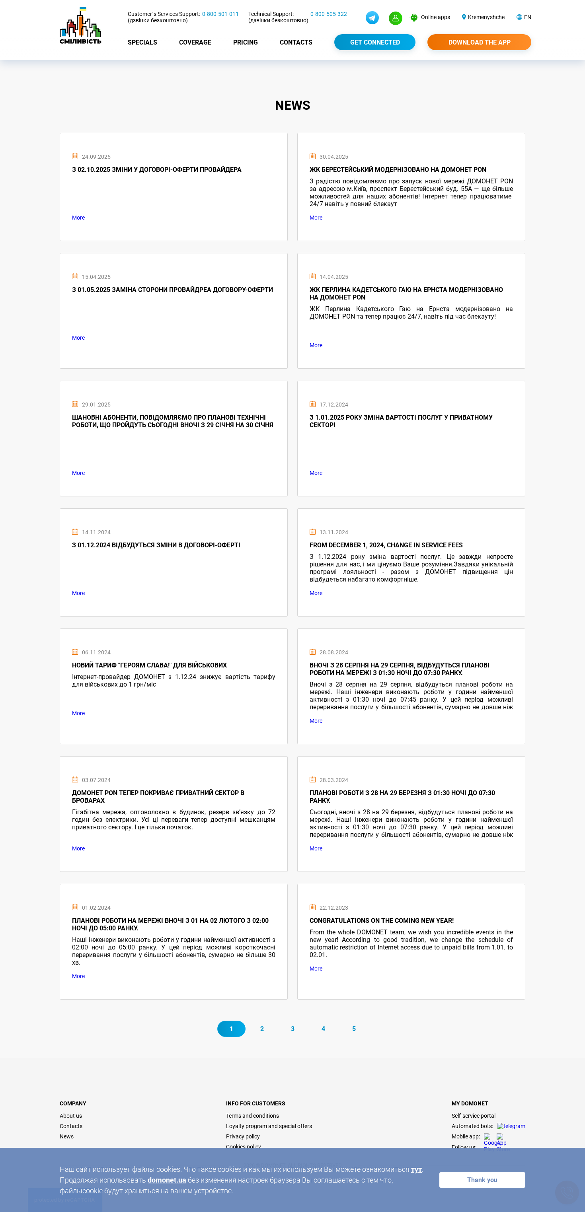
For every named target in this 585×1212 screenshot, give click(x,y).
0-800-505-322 (328, 14)
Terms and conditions (252, 1116)
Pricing (245, 42)
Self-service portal (473, 1116)
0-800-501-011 (220, 14)
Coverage (195, 42)
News (67, 1136)
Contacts (296, 42)
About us (71, 1116)
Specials (142, 42)
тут (416, 1169)
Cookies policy (243, 1147)
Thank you (482, 1180)
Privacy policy (243, 1136)
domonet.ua (167, 1180)
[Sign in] (395, 18)
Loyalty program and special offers (269, 1126)
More (78, 217)
